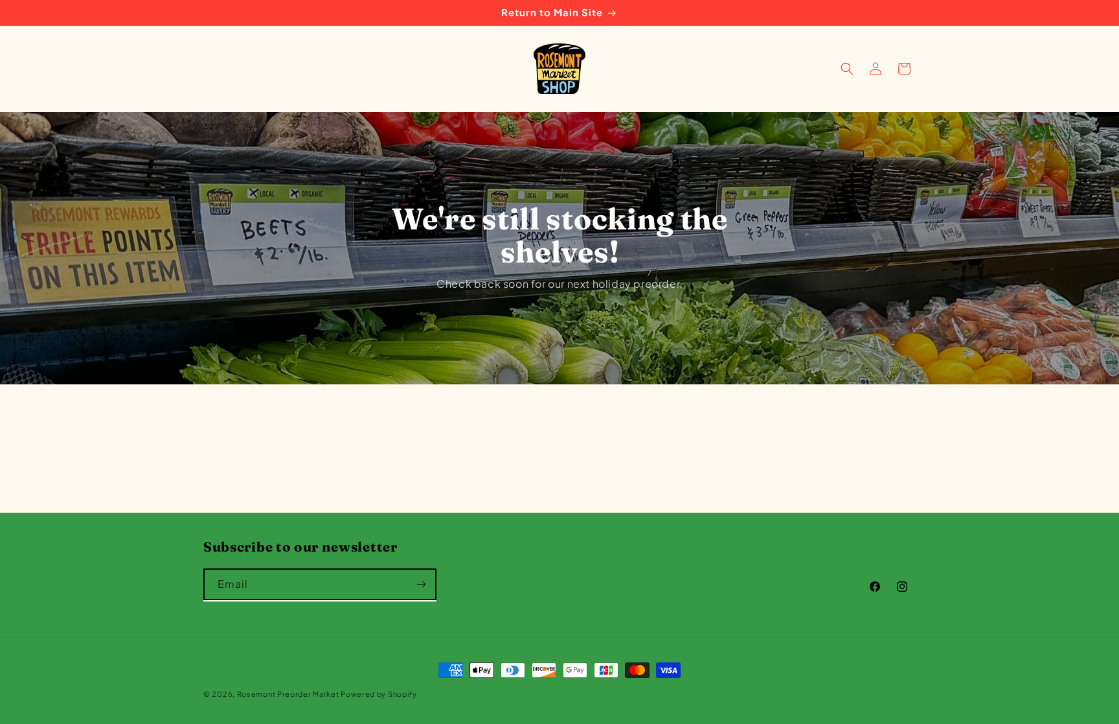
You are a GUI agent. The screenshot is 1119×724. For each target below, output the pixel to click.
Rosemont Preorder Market (289, 694)
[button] (847, 68)
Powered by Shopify (379, 694)
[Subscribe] (421, 584)
